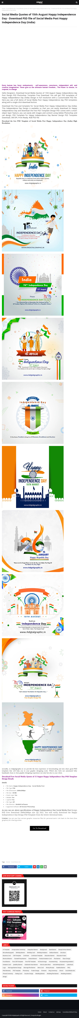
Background (43, 949)
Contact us (51, 1012)
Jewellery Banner (17, 964)
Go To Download (39, 828)
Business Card (7, 955)
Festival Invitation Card (45, 958)
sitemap (58, 1012)
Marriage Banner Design (14, 967)
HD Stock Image (42, 961)
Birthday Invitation (42, 952)
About (45, 1012)
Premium (43, 970)
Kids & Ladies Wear (45, 964)
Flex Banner (57, 958)
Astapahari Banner (33, 949)
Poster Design (35, 970)
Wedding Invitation (66, 973)
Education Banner (49, 955)
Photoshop (26, 970)
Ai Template (6, 949)
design (5, 976)
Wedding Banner (40, 973)
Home (3, 8)
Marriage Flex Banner (29, 967)
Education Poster (61, 955)
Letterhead (70, 964)
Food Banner (6, 961)
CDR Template (17, 955)
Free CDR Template (17, 961)
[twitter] (58, 995)
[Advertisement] (39, 42)
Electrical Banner (7, 958)
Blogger (39, 1015)
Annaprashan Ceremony (18, 949)
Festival (8, 862)
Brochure (63, 952)
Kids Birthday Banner (59, 964)
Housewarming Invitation (66, 961)
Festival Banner (33, 958)
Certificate (26, 955)
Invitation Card (7, 964)
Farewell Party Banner (20, 958)
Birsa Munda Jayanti (8, 952)
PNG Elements (7, 970)
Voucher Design (28, 973)
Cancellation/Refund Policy (70, 1012)
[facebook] (20, 991)
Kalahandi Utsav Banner (31, 964)
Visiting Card (18, 973)
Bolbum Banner (54, 952)
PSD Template (17, 970)
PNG (69, 967)
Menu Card (41, 967)
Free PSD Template (30, 961)
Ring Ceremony (53, 970)
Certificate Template (36, 955)
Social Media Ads (11, 8)
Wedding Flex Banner (53, 973)
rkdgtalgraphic (16, 1015)
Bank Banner (52, 949)
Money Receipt (50, 967)
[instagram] (20, 995)
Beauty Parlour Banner (65, 949)
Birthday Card (31, 952)
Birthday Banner (20, 952)
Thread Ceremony (8, 973)
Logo (4, 967)
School (61, 970)
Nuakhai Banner (60, 967)
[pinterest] (58, 991)
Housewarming (53, 961)
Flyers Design (66, 958)
